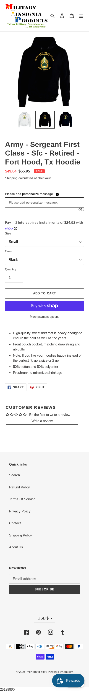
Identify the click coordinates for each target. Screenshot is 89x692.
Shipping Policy (20, 535)
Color (8, 251)
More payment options (44, 316)
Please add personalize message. (29, 194)
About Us (16, 547)
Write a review (42, 421)
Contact (15, 523)
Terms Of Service (22, 499)
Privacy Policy (20, 511)
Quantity (10, 269)
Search (14, 475)
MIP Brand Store (37, 671)
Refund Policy (19, 487)
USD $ (43, 618)
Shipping (11, 178)
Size (8, 233)
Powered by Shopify (60, 671)
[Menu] (81, 16)
